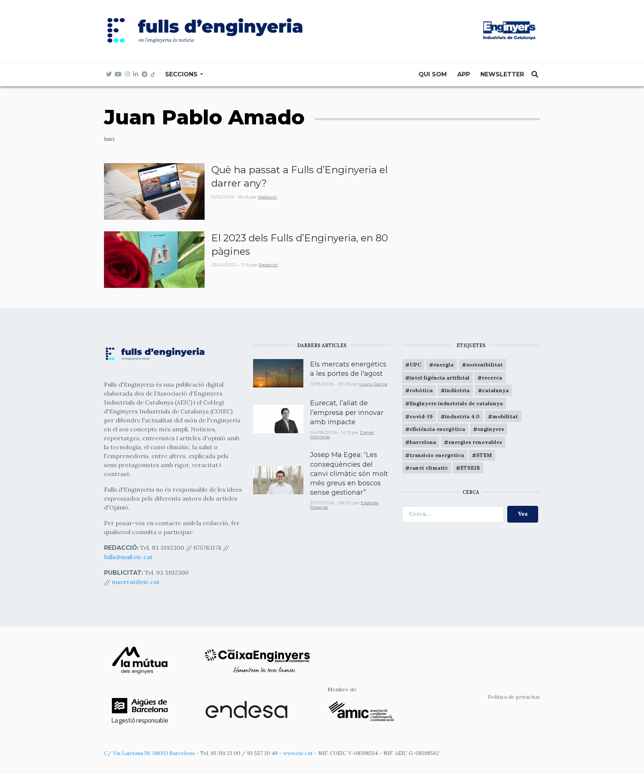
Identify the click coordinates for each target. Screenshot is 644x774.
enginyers (490, 429)
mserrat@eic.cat (136, 582)
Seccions (182, 74)
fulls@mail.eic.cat (129, 557)
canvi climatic (429, 467)
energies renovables (475, 442)
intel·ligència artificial (440, 377)
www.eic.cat (298, 753)
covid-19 (421, 416)
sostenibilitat (484, 364)
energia (443, 364)
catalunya (495, 390)
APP (463, 74)
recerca (492, 377)
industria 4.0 (462, 416)
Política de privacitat (514, 697)
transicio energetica (437, 455)
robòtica (421, 390)
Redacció (267, 197)
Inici (109, 139)
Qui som (433, 74)
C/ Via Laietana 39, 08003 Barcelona (149, 753)
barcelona (423, 442)
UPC (415, 364)
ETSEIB (470, 467)
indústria (457, 390)
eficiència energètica (437, 429)
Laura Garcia (373, 384)
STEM (484, 455)
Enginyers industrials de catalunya (456, 403)
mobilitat (505, 416)
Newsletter (502, 74)
